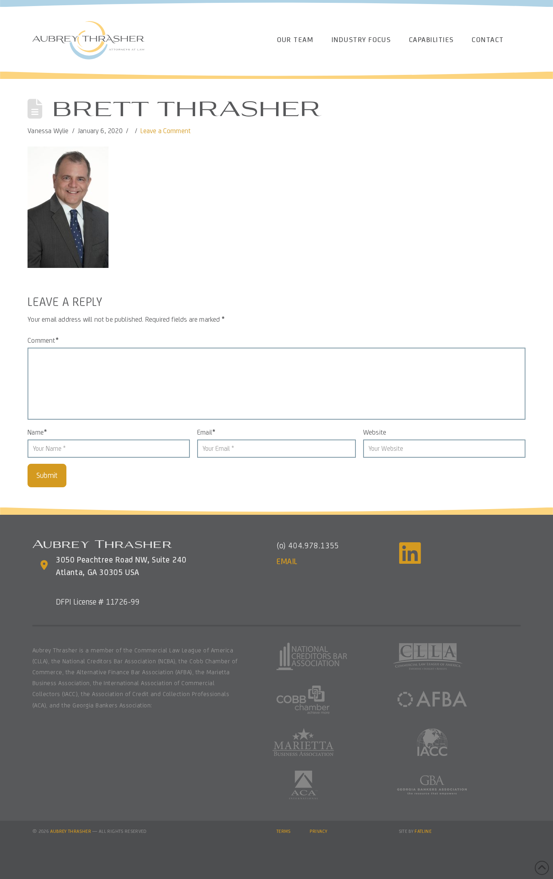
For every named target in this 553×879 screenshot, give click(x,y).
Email (206, 432)
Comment (43, 340)
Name (37, 432)
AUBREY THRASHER (70, 831)
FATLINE (423, 831)
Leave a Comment (165, 131)
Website (374, 432)
